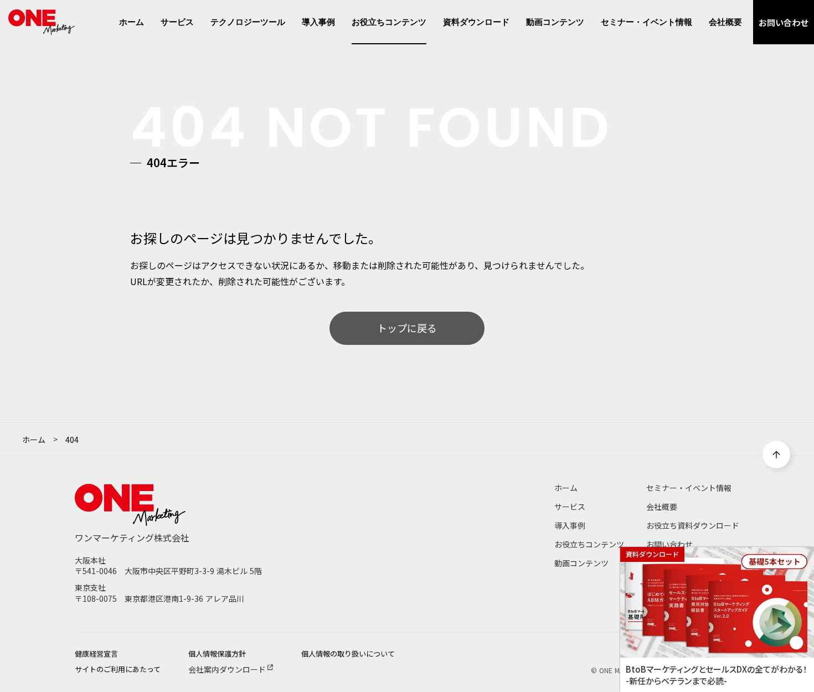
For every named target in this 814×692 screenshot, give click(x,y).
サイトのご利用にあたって (118, 669)
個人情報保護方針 (217, 654)
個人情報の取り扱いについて (348, 654)
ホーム (33, 439)
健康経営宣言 (96, 654)
